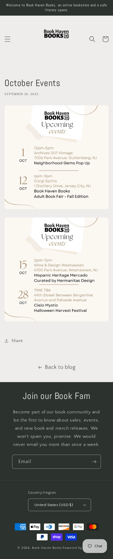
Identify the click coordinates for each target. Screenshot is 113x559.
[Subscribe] (94, 462)
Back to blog (60, 367)
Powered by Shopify (79, 548)
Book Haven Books (47, 548)
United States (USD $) (53, 505)
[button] (7, 39)
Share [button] (17, 340)
